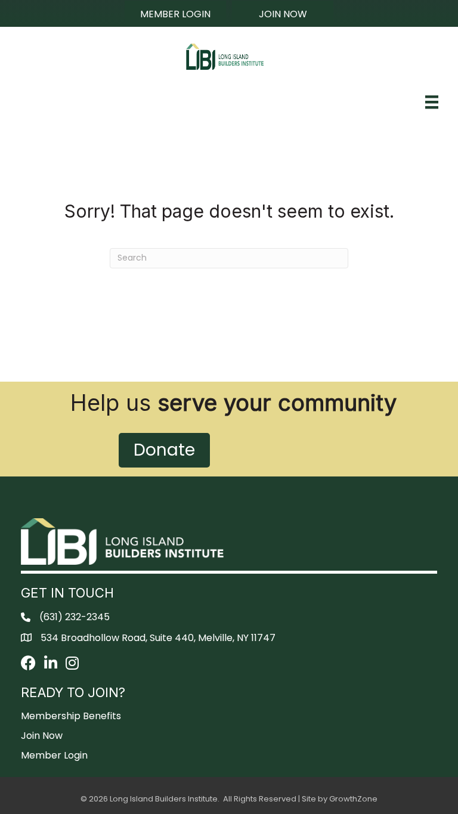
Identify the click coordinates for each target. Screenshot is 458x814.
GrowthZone (353, 798)
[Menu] (431, 101)
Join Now (42, 735)
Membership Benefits (71, 716)
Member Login (54, 755)
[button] (175, 14)
